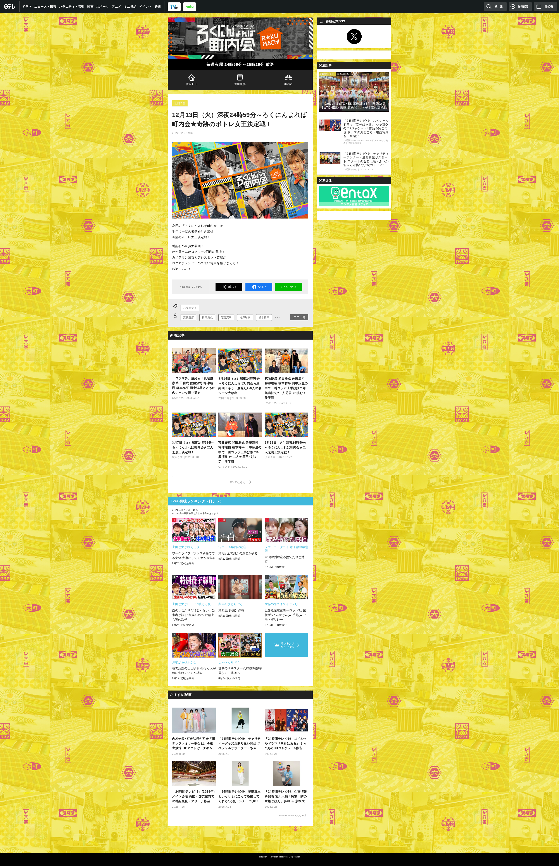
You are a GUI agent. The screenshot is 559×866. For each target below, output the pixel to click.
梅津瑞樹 (245, 317)
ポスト (232, 286)
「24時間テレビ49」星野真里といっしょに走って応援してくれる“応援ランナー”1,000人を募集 (240, 797)
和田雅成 (207, 317)
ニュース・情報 (45, 6)
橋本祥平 (264, 317)
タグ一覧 (299, 317)
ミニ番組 (130, 6)
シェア (262, 286)
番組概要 (240, 84)
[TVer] (174, 6)
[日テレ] (10, 6)
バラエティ (190, 307)
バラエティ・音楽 (72, 6)
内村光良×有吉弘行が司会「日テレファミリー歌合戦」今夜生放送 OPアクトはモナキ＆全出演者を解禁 (194, 744)
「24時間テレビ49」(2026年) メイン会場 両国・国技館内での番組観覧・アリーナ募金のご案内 (193, 797)
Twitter (354, 36)
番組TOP (192, 84)
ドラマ (27, 6)
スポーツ (102, 6)
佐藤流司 (226, 317)
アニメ (116, 6)
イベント (145, 6)
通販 (158, 6)
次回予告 (179, 103)
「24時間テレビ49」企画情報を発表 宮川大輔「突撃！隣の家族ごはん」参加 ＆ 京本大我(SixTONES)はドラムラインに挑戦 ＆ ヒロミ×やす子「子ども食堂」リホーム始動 (286, 797)
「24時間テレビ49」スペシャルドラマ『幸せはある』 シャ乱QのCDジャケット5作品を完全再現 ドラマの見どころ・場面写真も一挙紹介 (286, 744)
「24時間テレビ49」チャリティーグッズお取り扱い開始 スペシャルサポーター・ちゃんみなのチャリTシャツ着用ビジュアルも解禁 (240, 744)
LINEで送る (289, 286)
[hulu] (189, 6)
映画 (90, 6)
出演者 (288, 84)
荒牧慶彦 (188, 317)
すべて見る (238, 482)
